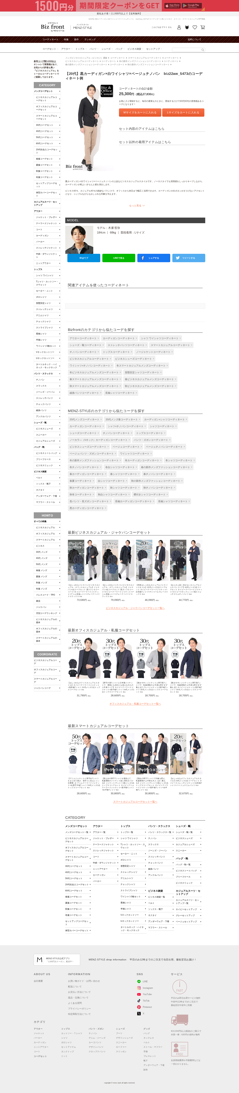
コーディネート (50, 39)
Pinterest (147, 1007)
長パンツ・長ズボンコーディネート (89, 501)
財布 (145, 1070)
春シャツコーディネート (123, 474)
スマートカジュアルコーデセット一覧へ (135, 801)
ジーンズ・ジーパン (157, 850)
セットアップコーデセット (76, 923)
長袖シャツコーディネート (120, 392)
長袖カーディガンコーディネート (133, 501)
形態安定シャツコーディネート (142, 372)
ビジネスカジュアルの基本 (46, 621)
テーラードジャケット (103, 844)
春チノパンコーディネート (158, 474)
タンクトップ (67, 1051)
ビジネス (40, 546)
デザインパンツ (96, 1047)
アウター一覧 (99, 832)
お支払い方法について (79, 992)
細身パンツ (153, 869)
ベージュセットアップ (186, 921)
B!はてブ (84, 258)
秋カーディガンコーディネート (87, 487)
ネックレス (148, 1038)
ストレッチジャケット (103, 850)
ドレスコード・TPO (45, 595)
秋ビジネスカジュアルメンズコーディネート (149, 386)
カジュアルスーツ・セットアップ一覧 (187, 901)
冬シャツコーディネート (179, 460)
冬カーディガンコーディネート (142, 460)
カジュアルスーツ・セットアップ (45, 203)
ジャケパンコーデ (42, 688)
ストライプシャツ (129, 890)
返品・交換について (78, 997)
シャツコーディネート (162, 426)
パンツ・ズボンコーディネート (151, 439)
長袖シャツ (126, 902)
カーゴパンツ (95, 1042)
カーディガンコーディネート (119, 338)
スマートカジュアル (45, 540)
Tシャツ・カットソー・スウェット (133, 846)
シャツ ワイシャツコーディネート (159, 338)
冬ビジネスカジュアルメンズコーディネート (94, 372)
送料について (194, 39)
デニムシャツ (127, 878)
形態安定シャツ (128, 866)
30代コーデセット (73, 866)
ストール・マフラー (152, 1047)
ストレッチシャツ (129, 872)
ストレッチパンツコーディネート (126, 345)
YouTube (147, 994)
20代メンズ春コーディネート (122, 419)
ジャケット (39, 1033)
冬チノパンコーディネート (84, 467)
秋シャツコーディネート (123, 487)
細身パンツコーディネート (84, 392)
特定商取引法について (79, 1014)
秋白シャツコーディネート (112, 494)
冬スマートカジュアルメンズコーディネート (141, 365)
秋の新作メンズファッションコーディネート (149, 64)
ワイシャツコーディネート (134, 453)
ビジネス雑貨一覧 (156, 897)
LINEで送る (118, 258)
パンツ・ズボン (96, 1029)
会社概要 (38, 981)
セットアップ (153, 49)
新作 (76, 39)
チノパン (152, 838)
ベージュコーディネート (126, 446)
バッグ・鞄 (39, 447)
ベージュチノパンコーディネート (164, 446)
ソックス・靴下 (155, 909)
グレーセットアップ (185, 915)
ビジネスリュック (184, 883)
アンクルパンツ (155, 875)
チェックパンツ (155, 863)
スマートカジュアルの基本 (46, 639)
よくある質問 (75, 1003)
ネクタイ (152, 915)
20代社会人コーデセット (77, 884)
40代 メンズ (41, 558)
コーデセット (49, 49)
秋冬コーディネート (81, 494)
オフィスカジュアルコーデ (45, 671)
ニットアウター (100, 869)
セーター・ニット (129, 854)
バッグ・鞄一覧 (183, 864)
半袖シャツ (126, 909)
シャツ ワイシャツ (129, 838)
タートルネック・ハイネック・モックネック (132, 929)
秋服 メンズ (41, 582)
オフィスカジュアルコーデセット (76, 849)
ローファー (121, 1047)
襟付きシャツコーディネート (150, 494)
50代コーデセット (73, 878)
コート (96, 856)
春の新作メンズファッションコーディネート (86, 64)
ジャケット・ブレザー (103, 838)
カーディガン (99, 875)
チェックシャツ (128, 884)
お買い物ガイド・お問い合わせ (84, 981)
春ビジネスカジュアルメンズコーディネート (149, 379)
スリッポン (121, 1051)
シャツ (64, 1038)
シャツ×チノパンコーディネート (125, 426)
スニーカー (181, 850)
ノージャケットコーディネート (153, 352)
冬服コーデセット (73, 915)
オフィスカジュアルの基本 (46, 630)
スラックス (153, 844)
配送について (75, 986)
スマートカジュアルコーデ (45, 680)
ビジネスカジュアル (45, 527)
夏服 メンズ (41, 576)
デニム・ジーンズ (97, 1038)
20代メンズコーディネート (84, 419)
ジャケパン (41, 607)
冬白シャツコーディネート (120, 467)
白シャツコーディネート (111, 480)
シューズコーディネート (83, 433)
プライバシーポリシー (79, 1008)
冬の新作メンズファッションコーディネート (140, 61)
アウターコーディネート (83, 338)
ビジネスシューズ (184, 838)
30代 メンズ (41, 552)
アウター (65, 49)
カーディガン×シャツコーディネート (164, 419)
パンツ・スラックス (43, 373)
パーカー (97, 881)
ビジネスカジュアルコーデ (45, 662)
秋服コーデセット (73, 909)
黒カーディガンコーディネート (87, 508)
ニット (64, 1056)
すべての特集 (40, 521)
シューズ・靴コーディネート (85, 345)
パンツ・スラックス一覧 (159, 832)
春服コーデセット (73, 897)
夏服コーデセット (73, 903)
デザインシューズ (124, 1038)
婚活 (38, 601)
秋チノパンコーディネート (158, 487)
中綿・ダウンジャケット (104, 863)
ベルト (151, 903)
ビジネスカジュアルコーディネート (82, 61)
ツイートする (188, 258)
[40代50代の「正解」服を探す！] (203, 50)
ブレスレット (149, 1056)
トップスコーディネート (116, 352)
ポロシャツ (126, 860)
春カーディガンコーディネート (87, 474)
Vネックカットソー (130, 915)
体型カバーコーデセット (76, 930)
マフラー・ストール (157, 927)
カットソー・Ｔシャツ (71, 1033)
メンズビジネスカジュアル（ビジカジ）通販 (86, 58)
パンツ (93, 49)
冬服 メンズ (41, 589)
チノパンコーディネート (83, 352)
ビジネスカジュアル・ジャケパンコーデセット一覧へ (135, 608)
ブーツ (119, 1033)
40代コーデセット (73, 872)
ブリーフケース (183, 877)
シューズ (106, 49)
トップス (80, 49)
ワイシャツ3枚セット (131, 896)
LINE (145, 981)
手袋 (145, 1051)
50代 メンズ (41, 564)
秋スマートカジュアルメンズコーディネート (94, 386)
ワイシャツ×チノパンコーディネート (90, 365)
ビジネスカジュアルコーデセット (76, 840)
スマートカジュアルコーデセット (76, 858)
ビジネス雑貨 (134, 49)
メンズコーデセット (43, 91)
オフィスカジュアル (45, 533)
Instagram (148, 988)
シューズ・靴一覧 (184, 832)
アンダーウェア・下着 (158, 921)
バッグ (119, 49)
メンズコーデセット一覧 (76, 832)
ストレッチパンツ (156, 856)
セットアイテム (68, 1047)
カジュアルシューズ (185, 844)
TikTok (146, 1000)
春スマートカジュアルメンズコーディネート (94, 379)
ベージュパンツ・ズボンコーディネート (92, 453)
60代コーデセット (73, 890)
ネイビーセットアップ (186, 909)
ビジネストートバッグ (186, 870)
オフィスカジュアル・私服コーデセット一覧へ (135, 703)
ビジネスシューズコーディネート (133, 358)
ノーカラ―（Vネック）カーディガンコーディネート (99, 439)
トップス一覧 (127, 832)
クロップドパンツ (97, 1051)
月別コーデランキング (46, 613)
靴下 (145, 1060)
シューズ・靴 (40, 422)
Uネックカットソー (130, 921)
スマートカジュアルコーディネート (145, 58)
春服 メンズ (41, 570)
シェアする (154, 258)
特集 (66, 39)
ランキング (90, 39)
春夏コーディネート (81, 480)
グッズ (146, 1029)
